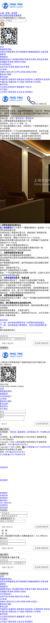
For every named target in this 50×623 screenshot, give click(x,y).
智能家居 (4, 57)
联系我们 (29, 92)
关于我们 (4, 89)
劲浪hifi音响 (31, 72)
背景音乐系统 (30, 59)
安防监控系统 (42, 59)
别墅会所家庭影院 (8, 52)
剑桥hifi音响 (5, 72)
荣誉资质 (12, 92)
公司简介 (4, 92)
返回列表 (4, 320)
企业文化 (20, 92)
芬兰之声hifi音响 (18, 72)
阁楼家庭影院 (34, 52)
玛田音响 (29, 82)
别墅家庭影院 (10, 278)
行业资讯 (4, 87)
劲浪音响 (29, 79)
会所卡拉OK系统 (7, 67)
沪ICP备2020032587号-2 (18, 444)
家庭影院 (21, 432)
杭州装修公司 (33, 432)
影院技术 (12, 87)
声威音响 (4, 79)
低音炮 (46, 79)
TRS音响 (37, 82)
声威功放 (4, 82)
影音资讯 (4, 84)
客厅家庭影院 (22, 52)
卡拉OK (28, 87)
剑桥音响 (20, 79)
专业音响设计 (6, 64)
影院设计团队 (6, 74)
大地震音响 (38, 79)
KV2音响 (20, 82)
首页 (2, 47)
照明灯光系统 (20, 62)
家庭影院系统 (6, 49)
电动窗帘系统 (18, 59)
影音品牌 (4, 77)
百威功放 (12, 82)
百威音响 (12, 79)
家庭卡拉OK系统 (22, 67)
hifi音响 (3, 69)
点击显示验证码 (41, 343)
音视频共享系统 (7, 62)
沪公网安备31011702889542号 (37, 447)
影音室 (13, 432)
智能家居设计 (6, 59)
